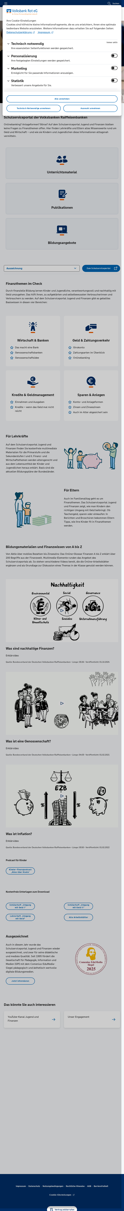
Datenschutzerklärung (19, 32)
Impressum (44, 32)
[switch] (114, 56)
